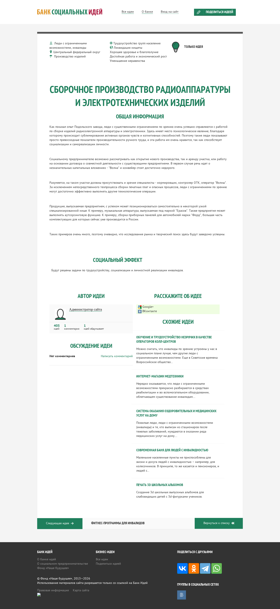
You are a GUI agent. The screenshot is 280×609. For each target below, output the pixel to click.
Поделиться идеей (219, 12)
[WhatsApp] (216, 568)
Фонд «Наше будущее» (53, 568)
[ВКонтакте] (182, 568)
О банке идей (46, 559)
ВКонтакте (149, 311)
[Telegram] (205, 568)
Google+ (148, 307)
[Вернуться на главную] (75, 12)
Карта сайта (81, 590)
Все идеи (102, 559)
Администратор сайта (85, 309)
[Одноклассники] (194, 568)
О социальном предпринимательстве (62, 564)
